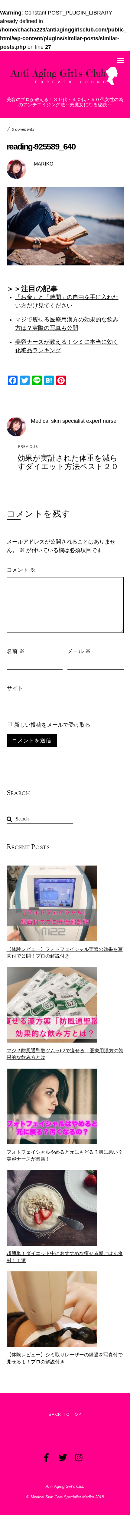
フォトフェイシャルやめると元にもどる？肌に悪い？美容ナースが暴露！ (65, 1155)
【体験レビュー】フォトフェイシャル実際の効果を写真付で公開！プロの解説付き (65, 952)
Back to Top (65, 1414)
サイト (15, 688)
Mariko (44, 163)
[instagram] (78, 1456)
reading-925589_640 (41, 146)
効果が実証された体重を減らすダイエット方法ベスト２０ (68, 457)
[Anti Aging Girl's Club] (65, 86)
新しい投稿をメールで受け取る (52, 724)
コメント (21, 569)
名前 (15, 651)
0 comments (23, 129)
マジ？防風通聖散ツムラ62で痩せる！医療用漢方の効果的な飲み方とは (65, 1054)
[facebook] (46, 1456)
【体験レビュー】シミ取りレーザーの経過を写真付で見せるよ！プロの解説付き (65, 1358)
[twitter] (62, 1456)
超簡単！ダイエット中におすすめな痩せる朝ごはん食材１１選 (65, 1257)
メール (79, 651)
